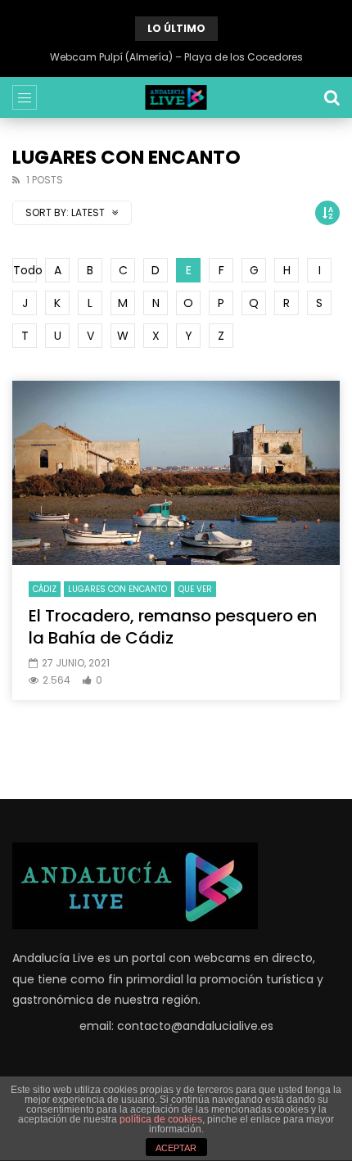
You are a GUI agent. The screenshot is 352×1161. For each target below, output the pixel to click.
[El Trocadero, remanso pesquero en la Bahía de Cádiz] (176, 473)
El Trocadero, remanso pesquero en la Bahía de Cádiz (173, 626)
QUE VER (195, 589)
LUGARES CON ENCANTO (117, 589)
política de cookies (161, 1119)
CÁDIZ (44, 589)
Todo (25, 270)
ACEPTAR (176, 1148)
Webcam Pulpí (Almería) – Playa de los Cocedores (176, 57)
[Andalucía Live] (176, 97)
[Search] (331, 97)
